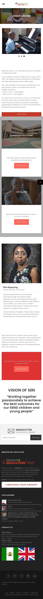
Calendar (26, 593)
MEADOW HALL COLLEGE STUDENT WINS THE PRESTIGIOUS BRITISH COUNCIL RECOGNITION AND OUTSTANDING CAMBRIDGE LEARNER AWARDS (20, 516)
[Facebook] (8, 576)
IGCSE (10, 507)
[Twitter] (15, 576)
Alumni (18, 593)
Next (37, 41)
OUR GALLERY (22, 192)
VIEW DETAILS (21, 165)
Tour (7, 593)
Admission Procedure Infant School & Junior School (21, 595)
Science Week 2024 (15, 500)
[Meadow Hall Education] (21, 4)
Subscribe (35, 438)
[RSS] (21, 576)
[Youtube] (35, 576)
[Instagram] (28, 576)
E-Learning (33, 593)
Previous (5, 41)
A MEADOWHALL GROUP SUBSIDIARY (22, 485)
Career (12, 593)
